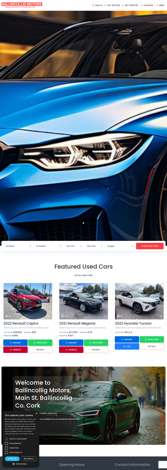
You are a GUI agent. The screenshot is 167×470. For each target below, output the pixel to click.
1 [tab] (83, 223)
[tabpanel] (83, 128)
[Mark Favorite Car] (49, 317)
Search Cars (150, 246)
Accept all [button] (12, 459)
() (148, 5)
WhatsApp (41, 342)
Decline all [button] (29, 459)
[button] (21, 464)
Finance (17, 349)
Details (40, 349)
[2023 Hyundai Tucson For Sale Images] (139, 301)
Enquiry (17, 342)
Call (128, 346)
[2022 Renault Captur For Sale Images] (28, 301)
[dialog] (20, 439)
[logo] (21, 5)
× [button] (36, 413)
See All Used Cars (84, 275)
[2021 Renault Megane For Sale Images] (83, 301)
